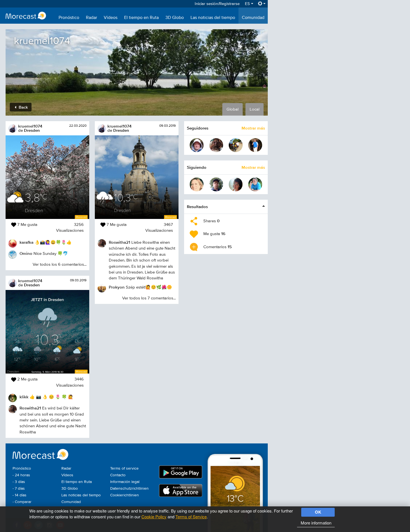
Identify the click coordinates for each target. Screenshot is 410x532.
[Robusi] (197, 145)
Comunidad (253, 18)
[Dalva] (197, 184)
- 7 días (19, 488)
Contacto (118, 475)
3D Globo (174, 18)
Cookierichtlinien (124, 495)
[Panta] (216, 184)
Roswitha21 (30, 408)
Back (23, 107)
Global (232, 109)
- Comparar (22, 502)
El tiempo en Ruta (141, 18)
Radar (91, 18)
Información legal (124, 482)
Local (254, 109)
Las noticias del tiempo (212, 18)
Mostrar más (253, 128)
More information (316, 523)
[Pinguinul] (255, 145)
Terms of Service (191, 516)
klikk (24, 396)
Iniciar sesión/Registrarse (217, 4)
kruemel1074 (30, 126)
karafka (26, 242)
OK (318, 512)
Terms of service (124, 468)
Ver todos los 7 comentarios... (149, 298)
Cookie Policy (154, 516)
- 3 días (19, 482)
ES (248, 4)
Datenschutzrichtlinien (129, 488)
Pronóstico (69, 18)
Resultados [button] (197, 206)
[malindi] (236, 145)
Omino (26, 253)
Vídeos (110, 18)
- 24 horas (21, 475)
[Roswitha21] (216, 145)
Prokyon (117, 287)
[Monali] (236, 184)
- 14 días (19, 495)
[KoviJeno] (255, 184)
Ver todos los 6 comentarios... (59, 264)
